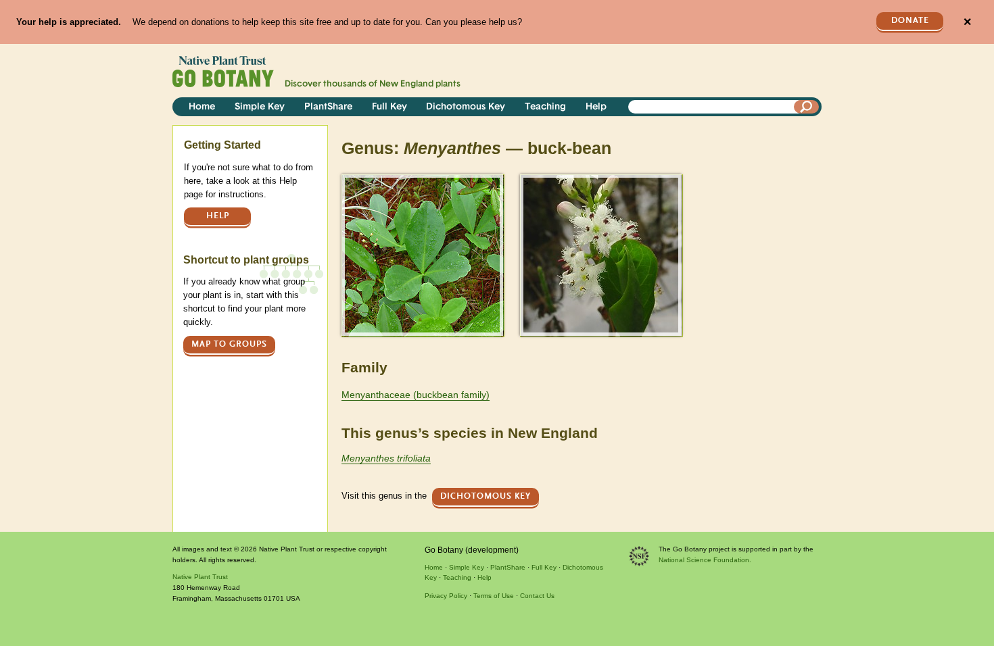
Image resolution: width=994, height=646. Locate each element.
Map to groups (229, 344)
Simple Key (260, 107)
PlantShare (328, 107)
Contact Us (537, 595)
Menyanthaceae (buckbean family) (415, 394)
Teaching (545, 107)
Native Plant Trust (200, 576)
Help (596, 107)
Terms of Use (493, 595)
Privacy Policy (446, 595)
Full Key (389, 107)
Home (202, 107)
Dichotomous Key (465, 107)
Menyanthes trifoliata (386, 458)
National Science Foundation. (705, 560)
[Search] (807, 107)
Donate (910, 20)
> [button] (347, 183)
